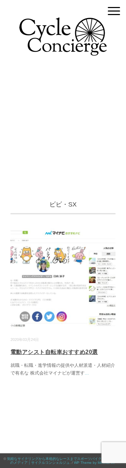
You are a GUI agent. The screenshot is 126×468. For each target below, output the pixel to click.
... (87, 373)
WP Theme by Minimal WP (95, 462)
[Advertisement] (63, 133)
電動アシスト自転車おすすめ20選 (54, 352)
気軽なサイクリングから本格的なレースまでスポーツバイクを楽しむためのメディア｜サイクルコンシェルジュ (64, 460)
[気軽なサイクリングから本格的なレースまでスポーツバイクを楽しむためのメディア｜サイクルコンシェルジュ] (63, 23)
